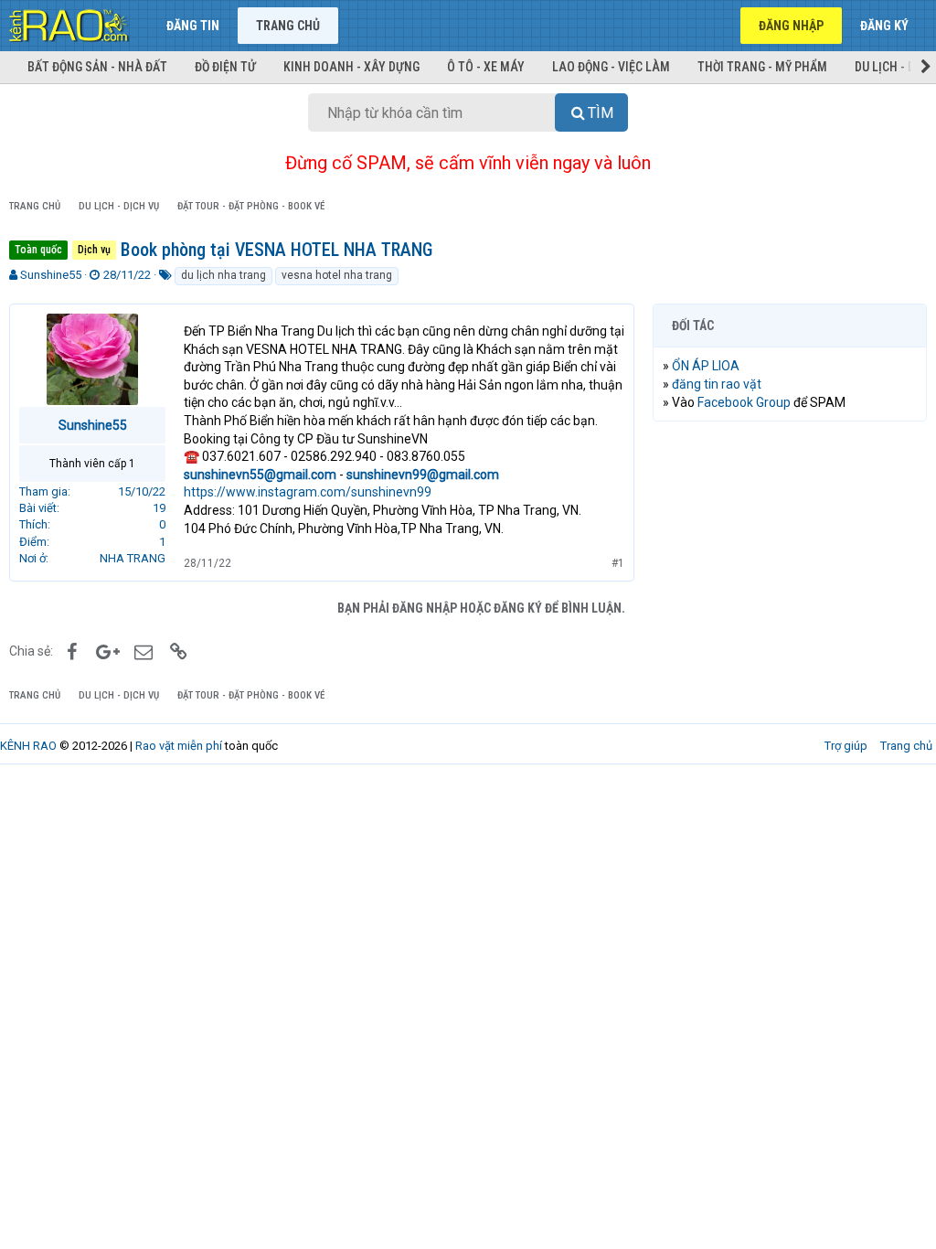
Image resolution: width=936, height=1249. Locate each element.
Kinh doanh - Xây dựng (351, 66)
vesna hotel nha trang (337, 275)
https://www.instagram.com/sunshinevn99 (307, 492)
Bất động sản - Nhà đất (97, 66)
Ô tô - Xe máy (486, 66)
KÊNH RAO (28, 746)
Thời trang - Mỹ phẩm (762, 66)
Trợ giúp (845, 746)
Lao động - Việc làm (611, 66)
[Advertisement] (790, 554)
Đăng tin (192, 25)
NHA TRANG (132, 558)
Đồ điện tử (225, 66)
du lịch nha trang (223, 275)
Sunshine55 (50, 275)
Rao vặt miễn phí (178, 746)
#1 (618, 563)
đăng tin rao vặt (716, 384)
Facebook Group (744, 402)
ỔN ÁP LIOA (705, 365)
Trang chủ (288, 25)
